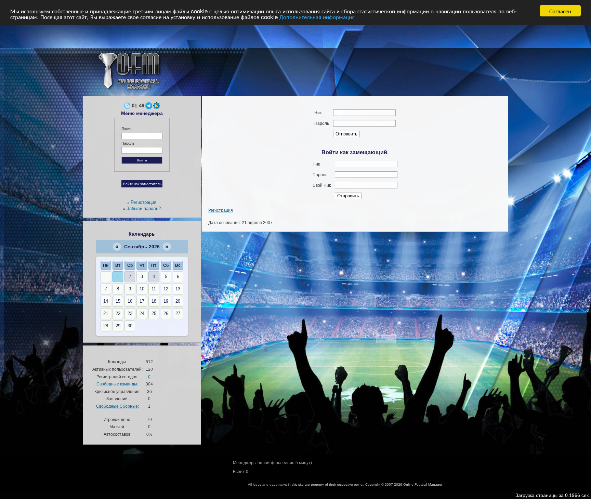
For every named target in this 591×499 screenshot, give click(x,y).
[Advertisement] (359, 65)
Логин (126, 129)
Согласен (560, 10)
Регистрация (220, 210)
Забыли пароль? (144, 208)
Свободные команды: (117, 384)
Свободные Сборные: (117, 406)
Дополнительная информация (317, 17)
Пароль (127, 143)
